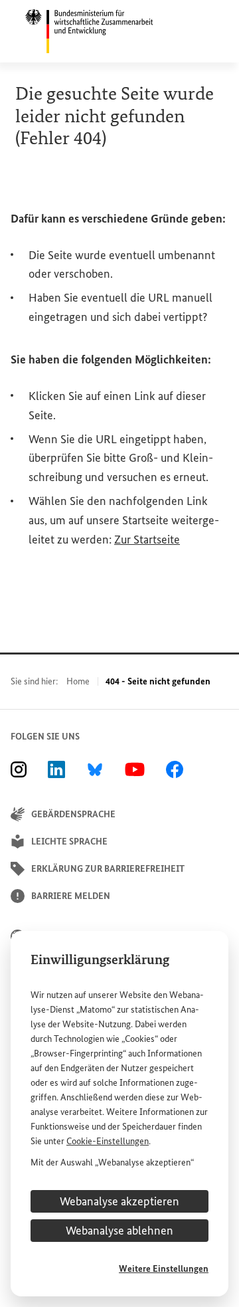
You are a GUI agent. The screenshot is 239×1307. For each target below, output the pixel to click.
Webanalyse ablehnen (119, 1230)
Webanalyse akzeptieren (119, 1201)
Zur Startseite (147, 539)
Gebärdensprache (73, 814)
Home (78, 681)
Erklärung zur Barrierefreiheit (108, 868)
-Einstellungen (107, 1141)
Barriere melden (70, 896)
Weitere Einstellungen (163, 1268)
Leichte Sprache (69, 841)
